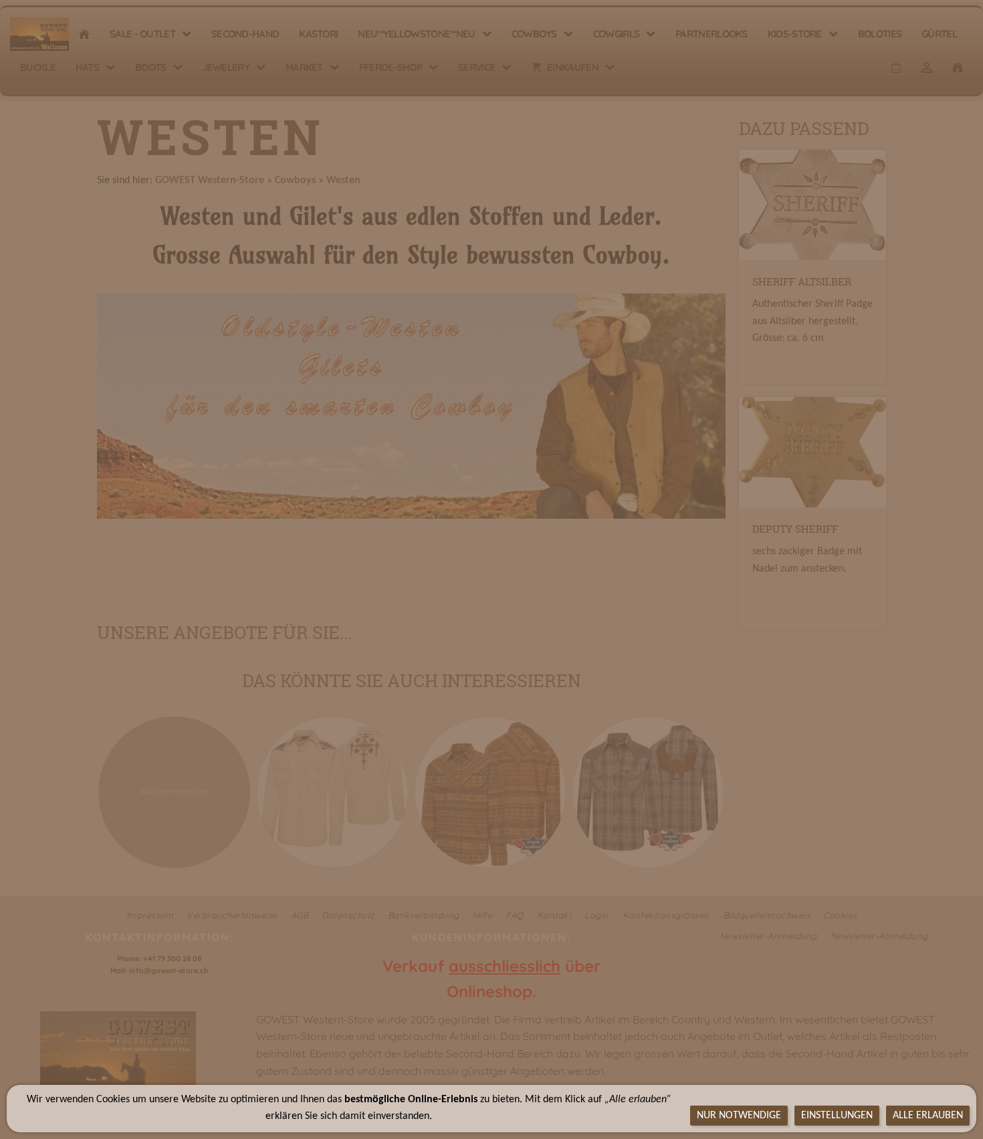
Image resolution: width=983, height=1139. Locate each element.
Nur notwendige (739, 1115)
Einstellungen (837, 1115)
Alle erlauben (928, 1115)
